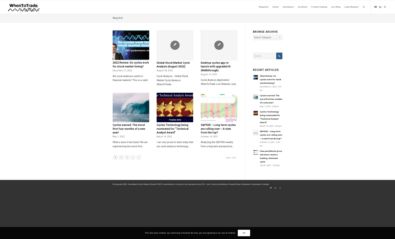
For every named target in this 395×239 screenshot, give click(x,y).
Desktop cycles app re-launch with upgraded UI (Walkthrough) (216, 66)
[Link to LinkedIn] (380, 6)
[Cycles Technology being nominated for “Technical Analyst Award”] (175, 107)
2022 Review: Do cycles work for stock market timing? (270, 79)
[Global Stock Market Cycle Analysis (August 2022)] (175, 45)
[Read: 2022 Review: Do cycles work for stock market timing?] (255, 77)
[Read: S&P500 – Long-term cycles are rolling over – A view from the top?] (255, 132)
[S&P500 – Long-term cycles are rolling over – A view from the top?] (219, 107)
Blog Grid (118, 18)
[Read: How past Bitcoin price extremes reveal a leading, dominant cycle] (255, 152)
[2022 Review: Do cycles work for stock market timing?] (131, 45)
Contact (266, 184)
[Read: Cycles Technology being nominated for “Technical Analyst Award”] (255, 113)
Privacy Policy (234, 184)
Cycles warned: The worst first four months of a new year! (129, 128)
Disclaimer (246, 184)
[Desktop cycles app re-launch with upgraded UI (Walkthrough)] (219, 45)
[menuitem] (264, 7)
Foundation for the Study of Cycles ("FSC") (145, 184)
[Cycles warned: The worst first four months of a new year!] (131, 107)
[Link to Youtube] (375, 6)
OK (244, 233)
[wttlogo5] (24, 7)
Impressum (257, 184)
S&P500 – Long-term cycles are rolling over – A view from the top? (218, 128)
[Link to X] (385, 6)
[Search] (364, 7)
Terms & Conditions (219, 184)
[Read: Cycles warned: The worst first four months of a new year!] (255, 97)
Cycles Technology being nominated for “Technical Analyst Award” (173, 128)
